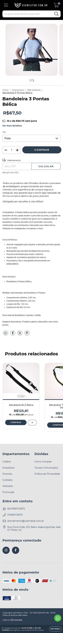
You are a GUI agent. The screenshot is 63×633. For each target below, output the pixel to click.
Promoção (8, 492)
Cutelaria (7, 479)
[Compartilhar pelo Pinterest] (27, 334)
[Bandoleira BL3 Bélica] (32, 422)
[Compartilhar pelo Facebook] (13, 334)
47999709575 (15, 514)
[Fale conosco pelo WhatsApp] (57, 618)
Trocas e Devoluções (46, 467)
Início (5, 90)
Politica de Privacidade (47, 473)
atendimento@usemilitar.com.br (25, 520)
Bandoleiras (33, 90)
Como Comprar (43, 461)
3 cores (21, 396)
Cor (4, 132)
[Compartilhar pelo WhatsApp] (5, 333)
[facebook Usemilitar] (15, 550)
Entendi (55, 629)
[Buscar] (56, 14)
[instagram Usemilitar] (6, 550)
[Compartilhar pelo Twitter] (20, 334)
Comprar (15, 422)
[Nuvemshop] (12, 620)
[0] (56, 6)
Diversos (7, 473)
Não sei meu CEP (10, 172)
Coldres (6, 461)
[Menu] (6, 5)
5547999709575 (16, 508)
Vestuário (7, 486)
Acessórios (18, 90)
